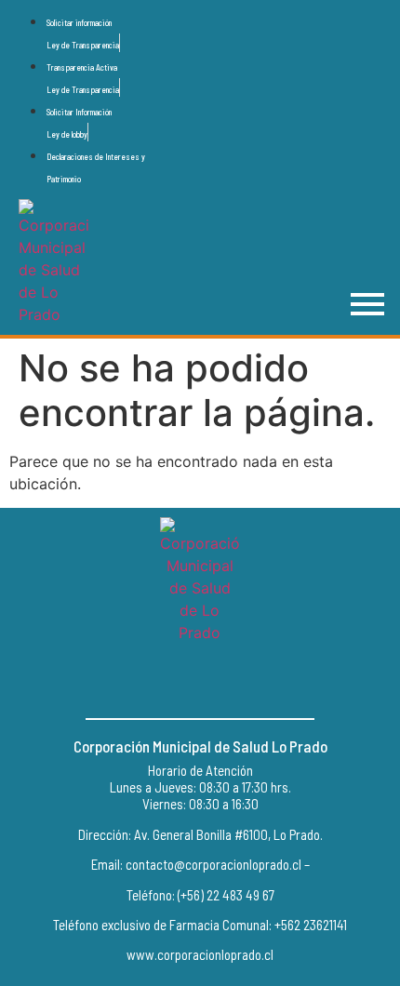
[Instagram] (200, 681)
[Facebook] (158, 681)
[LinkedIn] (242, 681)
